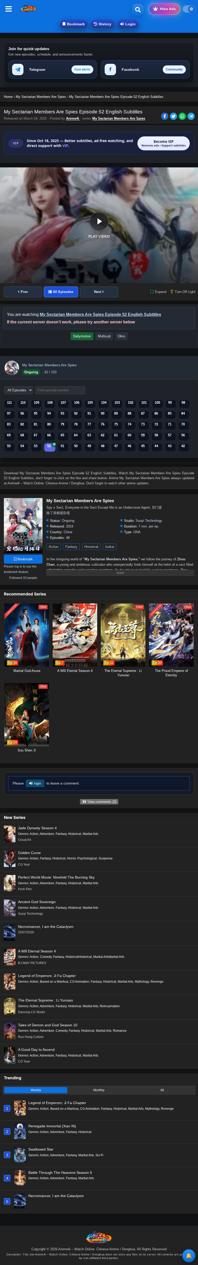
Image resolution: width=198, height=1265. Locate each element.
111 (9, 403)
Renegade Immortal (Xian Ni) (52, 1126)
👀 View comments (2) (99, 802)
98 (183, 403)
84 (183, 413)
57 (169, 435)
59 (143, 435)
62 (102, 435)
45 (143, 446)
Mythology (142, 981)
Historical (91, 547)
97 (9, 413)
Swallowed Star (40, 1149)
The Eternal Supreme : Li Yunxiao (45, 1000)
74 (129, 424)
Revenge (157, 981)
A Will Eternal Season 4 (37, 951)
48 (102, 446)
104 (103, 403)
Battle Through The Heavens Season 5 (60, 1172)
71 (169, 424)
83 (9, 424)
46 (129, 446)
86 (156, 413)
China (68, 532)
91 (89, 413)
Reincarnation (110, 1006)
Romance (120, 1031)
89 (116, 413)
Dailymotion (82, 336)
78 (76, 424)
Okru (121, 336)
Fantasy (71, 547)
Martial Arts (90, 834)
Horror (71, 858)
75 (116, 424)
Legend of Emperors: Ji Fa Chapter (47, 976)
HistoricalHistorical (78, 957)
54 (22, 446)
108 (50, 403)
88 (129, 413)
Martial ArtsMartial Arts (108, 957)
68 (22, 435)
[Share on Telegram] (191, 117)
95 (35, 413)
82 (22, 424)
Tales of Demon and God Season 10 (47, 1025)
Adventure (47, 834)
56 (183, 435)
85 (169, 413)
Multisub (104, 336)
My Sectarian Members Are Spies (118, 118)
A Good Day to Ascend (36, 1049)
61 (116, 435)
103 (117, 403)
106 (76, 403)
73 (143, 424)
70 (183, 424)
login (37, 783)
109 (36, 403)
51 (62, 446)
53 (35, 446)
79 (62, 424)
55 (9, 446)
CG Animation (79, 981)
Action (53, 547)
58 (156, 435)
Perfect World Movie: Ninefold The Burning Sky (56, 877)
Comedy (46, 957)
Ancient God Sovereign (37, 902)
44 (156, 446)
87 (143, 413)
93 (62, 413)
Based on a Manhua (54, 981)
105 (90, 403)
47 (116, 446)
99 (170, 403)
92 (76, 413)
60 (129, 435)
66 (49, 435)
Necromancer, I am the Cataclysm (45, 927)
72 (156, 424)
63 (89, 435)
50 (76, 446)
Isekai (109, 547)
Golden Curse (29, 853)
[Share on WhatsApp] (183, 117)
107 (63, 403)
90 (102, 413)
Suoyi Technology (149, 521)
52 (49, 446)
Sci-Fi (99, 1155)
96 (22, 413)
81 (35, 424)
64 (76, 435)
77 (89, 424)
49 (89, 446)
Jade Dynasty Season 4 (37, 828)
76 (102, 424)
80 (49, 424)
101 (144, 403)
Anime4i (73, 118)
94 (49, 413)
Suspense (105, 858)
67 (35, 435)
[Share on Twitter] (174, 117)
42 (183, 446)
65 (62, 435)
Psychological (87, 858)
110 (23, 403)
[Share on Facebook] (165, 117)
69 (9, 435)
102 (130, 403)
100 (157, 403)
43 (169, 446)
